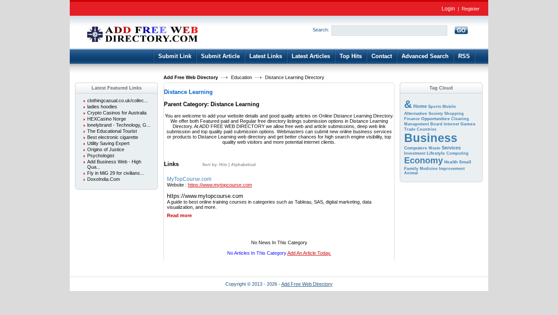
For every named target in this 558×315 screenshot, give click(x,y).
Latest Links (265, 56)
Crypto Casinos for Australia (116, 112)
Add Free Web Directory (190, 77)
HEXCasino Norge (106, 118)
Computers (415, 147)
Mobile (449, 106)
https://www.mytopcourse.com (220, 184)
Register (471, 8)
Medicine (429, 168)
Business (430, 138)
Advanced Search (425, 56)
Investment (414, 153)
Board (436, 124)
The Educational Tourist (112, 131)
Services (451, 147)
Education (241, 77)
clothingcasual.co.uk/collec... (117, 100)
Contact (381, 56)
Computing (457, 153)
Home (420, 106)
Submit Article (220, 56)
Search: (321, 29)
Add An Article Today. (309, 253)
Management (416, 124)
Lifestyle (436, 153)
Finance (412, 119)
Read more (179, 215)
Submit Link (174, 56)
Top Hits (351, 56)
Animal (411, 173)
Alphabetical (243, 165)
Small (465, 161)
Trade (409, 129)
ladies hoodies (102, 106)
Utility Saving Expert (108, 143)
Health (451, 161)
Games (468, 123)
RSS (464, 56)
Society (436, 113)
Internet (451, 124)
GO (461, 30)
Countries (426, 129)
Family (411, 168)
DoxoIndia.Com (103, 179)
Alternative (415, 113)
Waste (434, 148)
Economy (423, 160)
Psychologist (100, 155)
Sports (434, 106)
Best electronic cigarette (112, 137)
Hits (223, 165)
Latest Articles (311, 56)
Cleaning (460, 119)
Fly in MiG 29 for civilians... (115, 173)
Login (448, 9)
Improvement (452, 168)
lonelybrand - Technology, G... (118, 125)
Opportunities (435, 118)
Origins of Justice (105, 149)
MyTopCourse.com (189, 179)
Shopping (454, 113)
